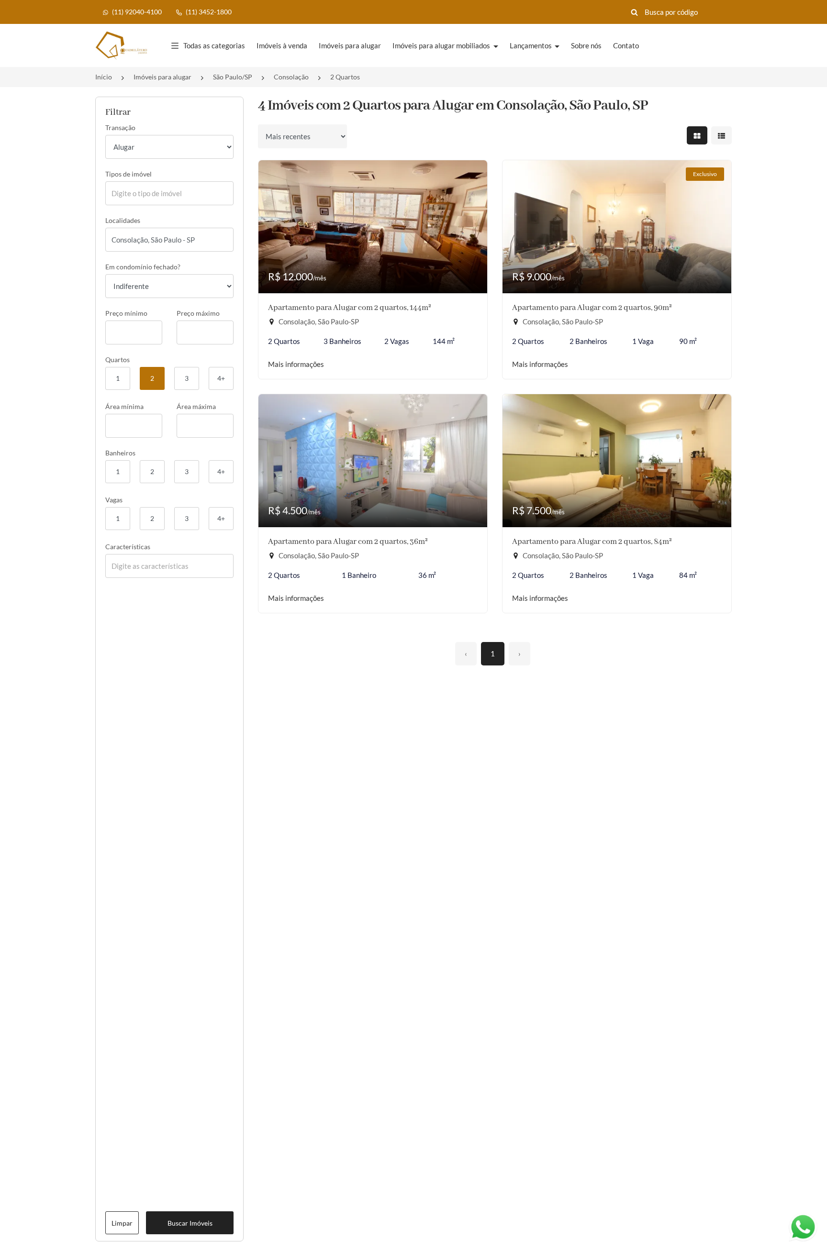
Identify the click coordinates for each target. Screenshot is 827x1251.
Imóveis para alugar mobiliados (442, 45)
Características (127, 546)
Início (103, 77)
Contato (626, 45)
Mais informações (296, 364)
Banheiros (120, 453)
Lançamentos (531, 45)
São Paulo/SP (232, 77)
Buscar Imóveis (190, 1223)
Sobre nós (586, 45)
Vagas (114, 500)
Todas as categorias (214, 45)
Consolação (291, 77)
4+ (221, 378)
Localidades (122, 220)
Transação (120, 127)
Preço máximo (198, 313)
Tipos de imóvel (128, 174)
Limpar (122, 1223)
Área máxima (196, 406)
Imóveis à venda (282, 45)
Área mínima (124, 406)
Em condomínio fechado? (142, 267)
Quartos (117, 359)
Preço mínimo (126, 313)
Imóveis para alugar (350, 45)
